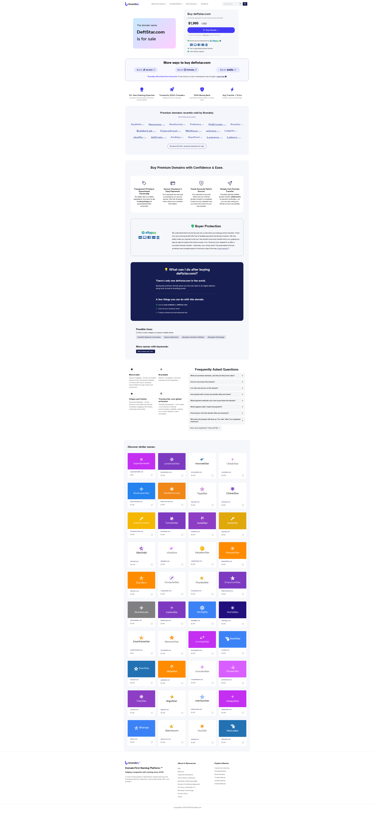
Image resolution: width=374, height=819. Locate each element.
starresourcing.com (167, 501)
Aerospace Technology (216, 337)
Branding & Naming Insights (188, 781)
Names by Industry (158, 4)
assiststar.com (195, 531)
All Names (204, 4)
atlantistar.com (165, 561)
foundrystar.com (196, 591)
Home (180, 796)
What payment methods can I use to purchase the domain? (213, 400)
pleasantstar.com (226, 561)
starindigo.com (226, 620)
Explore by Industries (222, 768)
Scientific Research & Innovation (149, 337)
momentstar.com (166, 650)
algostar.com (165, 709)
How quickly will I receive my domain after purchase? (210, 394)
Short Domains (191, 4)
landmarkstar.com (166, 472)
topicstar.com (195, 502)
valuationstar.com (196, 561)
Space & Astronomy (171, 337)
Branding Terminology (186, 790)
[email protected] (194, 312)
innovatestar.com (196, 472)
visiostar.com (134, 709)
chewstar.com (225, 502)
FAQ (179, 768)
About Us (181, 771)
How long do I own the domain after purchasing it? (209, 413)
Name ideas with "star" (145, 351)
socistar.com (225, 650)
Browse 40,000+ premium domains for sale (187, 146)
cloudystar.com (226, 472)
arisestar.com (225, 531)
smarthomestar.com (136, 650)
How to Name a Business (186, 778)
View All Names (220, 784)
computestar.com (166, 591)
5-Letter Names (220, 777)
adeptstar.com (165, 680)
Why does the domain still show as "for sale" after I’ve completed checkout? (215, 420)
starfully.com (195, 739)
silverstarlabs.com (136, 620)
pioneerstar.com (226, 680)
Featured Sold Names (185, 775)
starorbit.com (134, 561)
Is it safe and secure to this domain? (204, 388)
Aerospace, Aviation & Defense (193, 337)
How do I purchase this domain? (202, 382)
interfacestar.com (196, 709)
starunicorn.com (166, 739)
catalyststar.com (226, 709)
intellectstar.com (166, 620)
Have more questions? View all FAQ (204, 428)
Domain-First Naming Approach (189, 784)
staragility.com (195, 620)
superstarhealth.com (136, 472)
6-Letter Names (220, 780)
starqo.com (133, 739)
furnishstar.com (165, 531)
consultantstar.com (197, 679)
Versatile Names (175, 4)
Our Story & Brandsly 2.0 (186, 787)
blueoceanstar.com (136, 501)
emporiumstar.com (227, 591)
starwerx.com (134, 591)
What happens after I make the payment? (206, 407)
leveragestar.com (196, 650)
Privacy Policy (183, 793)
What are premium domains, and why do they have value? (212, 375)
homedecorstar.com (136, 531)
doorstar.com (134, 679)
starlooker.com (226, 739)
